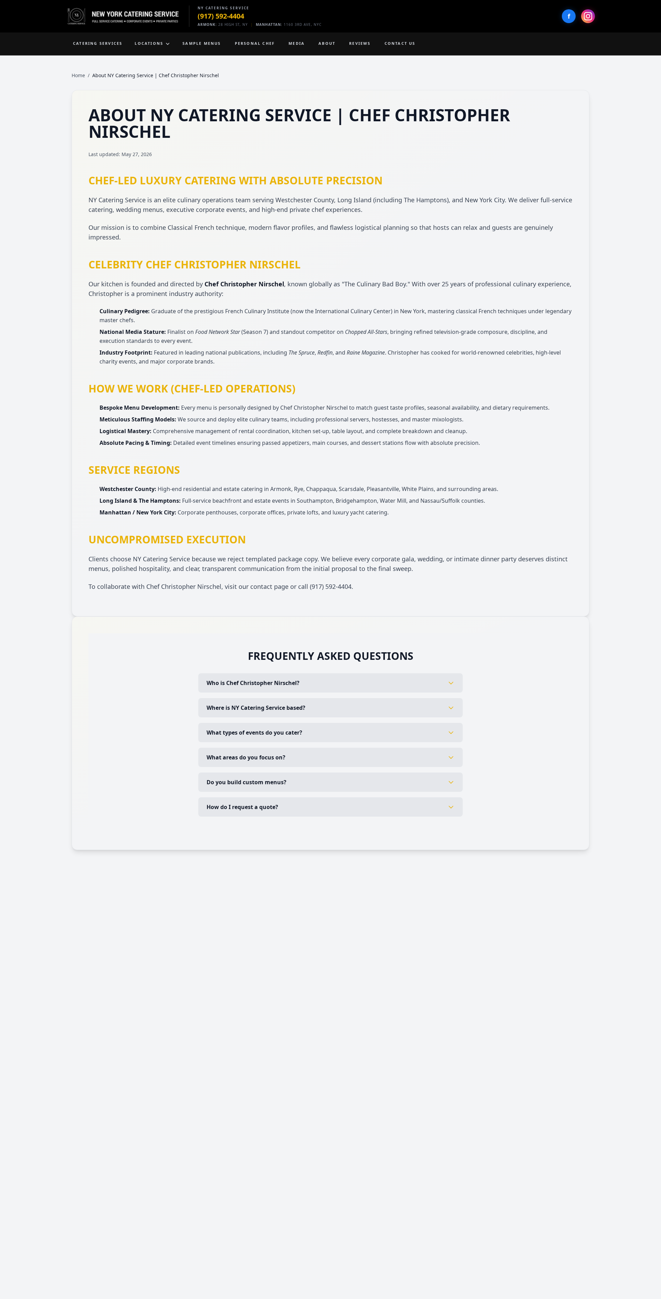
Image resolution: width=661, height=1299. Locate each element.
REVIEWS (359, 43)
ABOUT (326, 43)
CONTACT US (400, 43)
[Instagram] (588, 16)
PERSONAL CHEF (255, 43)
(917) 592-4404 (221, 16)
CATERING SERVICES (97, 43)
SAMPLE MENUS (201, 43)
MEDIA (296, 43)
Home (78, 75)
